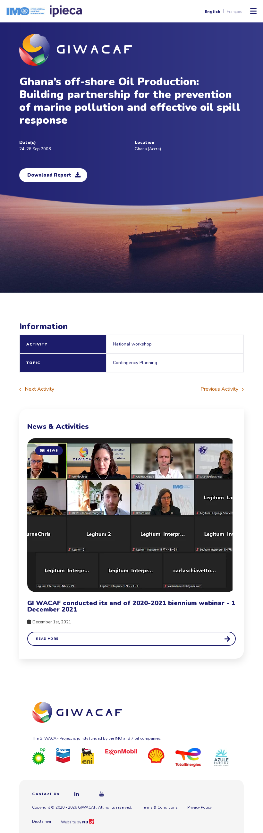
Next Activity (39, 389)
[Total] (188, 757)
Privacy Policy (199, 807)
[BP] (39, 756)
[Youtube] (102, 794)
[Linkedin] (77, 794)
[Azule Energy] (221, 757)
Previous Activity (219, 389)
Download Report (49, 175)
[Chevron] (63, 755)
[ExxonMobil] (121, 751)
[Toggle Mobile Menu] (253, 11)
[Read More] (131, 542)
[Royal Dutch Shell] (156, 755)
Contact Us (46, 794)
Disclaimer (41, 821)
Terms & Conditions (160, 807)
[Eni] (87, 755)
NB (85, 822)
